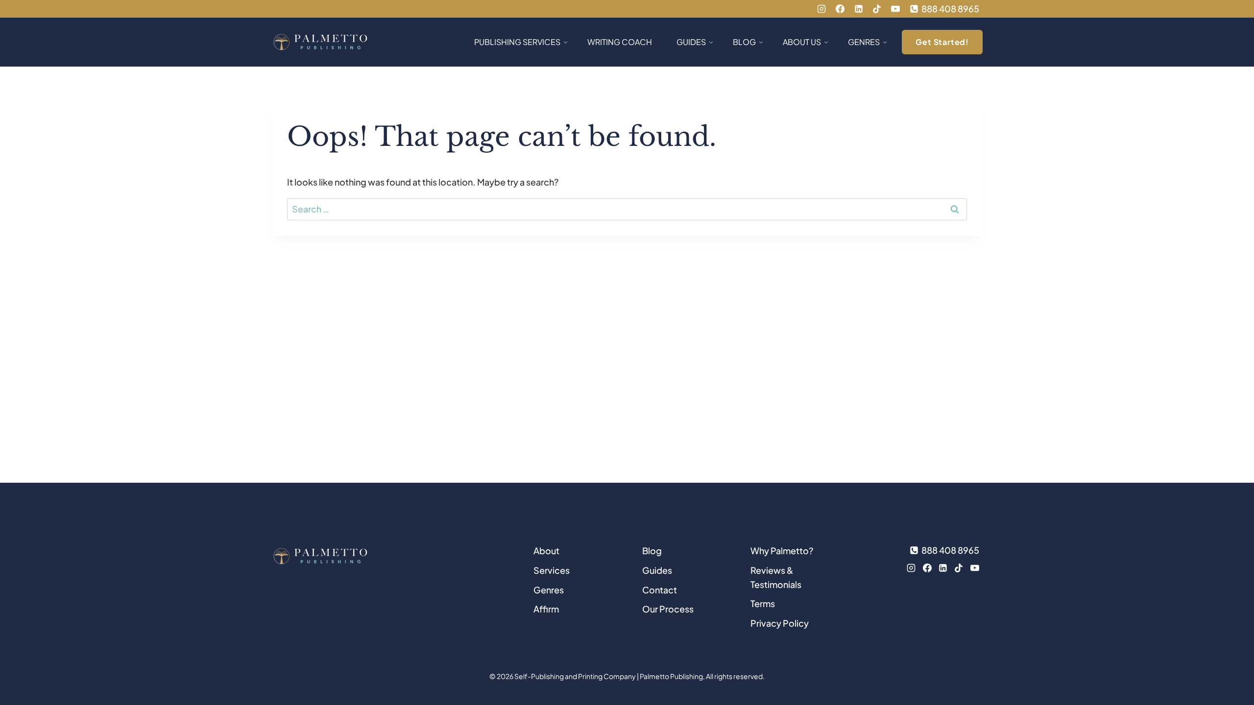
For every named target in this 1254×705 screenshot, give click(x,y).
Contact (659, 589)
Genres (548, 589)
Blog (652, 550)
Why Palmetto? (781, 550)
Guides (657, 570)
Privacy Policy (779, 623)
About (546, 550)
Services (551, 570)
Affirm (546, 608)
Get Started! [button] (942, 42)
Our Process (668, 608)
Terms (762, 603)
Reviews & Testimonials (775, 577)
